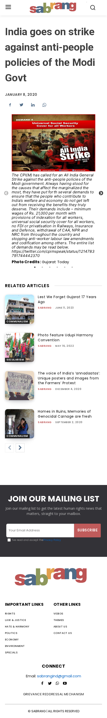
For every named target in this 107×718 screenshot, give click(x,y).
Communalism (17, 321)
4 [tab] (57, 267)
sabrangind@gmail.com (59, 676)
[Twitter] (21, 105)
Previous (6, 193)
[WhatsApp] (44, 105)
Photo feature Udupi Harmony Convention (65, 338)
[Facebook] (10, 105)
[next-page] (20, 447)
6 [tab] (72, 267)
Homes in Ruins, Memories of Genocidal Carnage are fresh (65, 414)
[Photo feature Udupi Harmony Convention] (19, 347)
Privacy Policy (52, 540)
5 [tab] (64, 267)
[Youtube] (64, 683)
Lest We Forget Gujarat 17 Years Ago (67, 299)
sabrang (45, 346)
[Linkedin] (33, 105)
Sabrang (45, 308)
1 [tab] (34, 267)
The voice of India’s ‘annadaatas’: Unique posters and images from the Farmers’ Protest (69, 378)
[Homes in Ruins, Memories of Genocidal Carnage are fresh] (19, 423)
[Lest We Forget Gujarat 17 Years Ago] (19, 309)
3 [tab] (49, 267)
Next (101, 193)
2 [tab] (42, 267)
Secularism (15, 359)
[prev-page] (9, 447)
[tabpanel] (53, 193)
